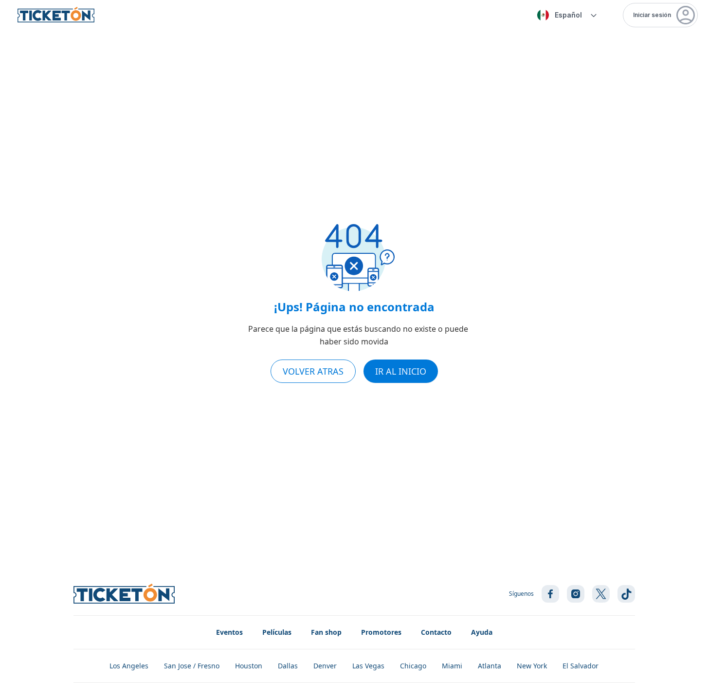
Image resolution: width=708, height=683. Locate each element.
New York (532, 665)
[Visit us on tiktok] (626, 594)
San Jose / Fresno (191, 665)
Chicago (413, 665)
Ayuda (481, 632)
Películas (276, 632)
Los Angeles (128, 665)
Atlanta (489, 665)
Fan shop (326, 632)
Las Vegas (368, 665)
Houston (248, 665)
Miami (452, 665)
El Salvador (581, 665)
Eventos (229, 632)
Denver (325, 665)
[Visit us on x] (601, 594)
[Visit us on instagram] (575, 594)
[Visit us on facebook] (550, 594)
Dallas (288, 665)
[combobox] (565, 15)
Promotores (381, 632)
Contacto (436, 632)
